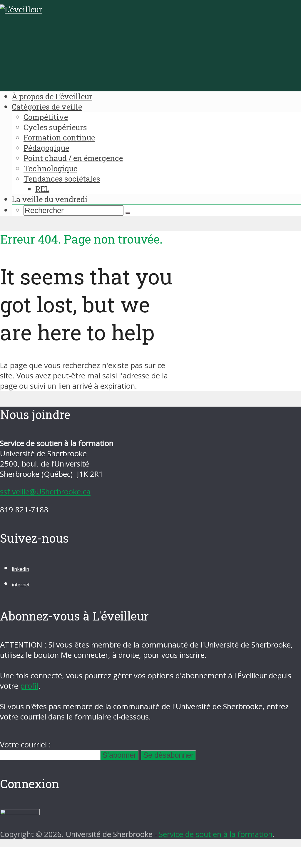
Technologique (50, 168)
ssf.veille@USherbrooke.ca (45, 492)
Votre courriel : (25, 744)
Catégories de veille (47, 107)
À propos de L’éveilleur (52, 96)
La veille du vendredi (50, 199)
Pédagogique (46, 148)
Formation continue (59, 137)
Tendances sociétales (62, 179)
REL (42, 189)
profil (29, 686)
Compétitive (46, 117)
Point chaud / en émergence (73, 158)
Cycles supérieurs (55, 127)
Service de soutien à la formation (215, 834)
